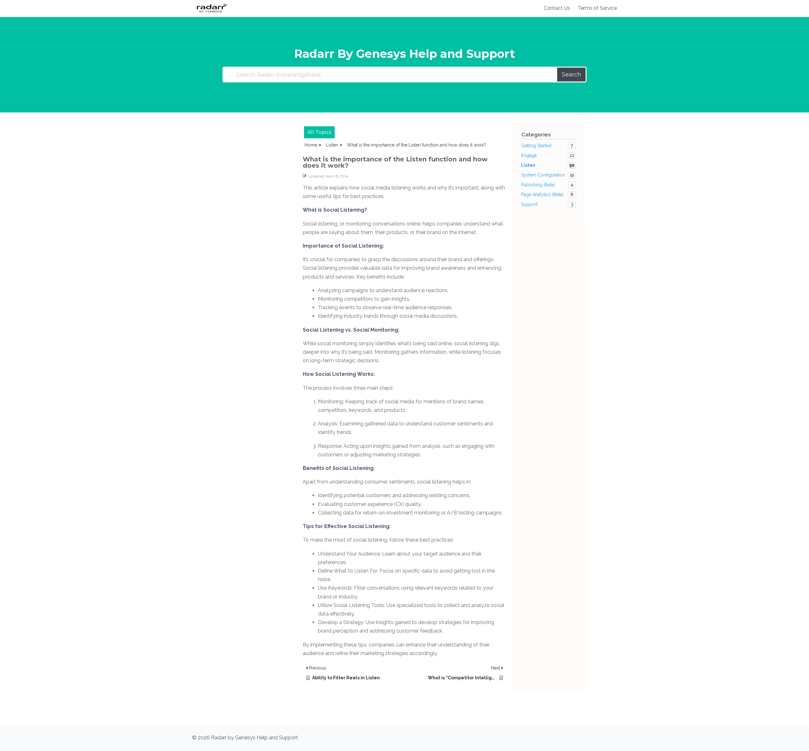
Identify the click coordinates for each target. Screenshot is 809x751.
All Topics (319, 132)
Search (571, 74)
